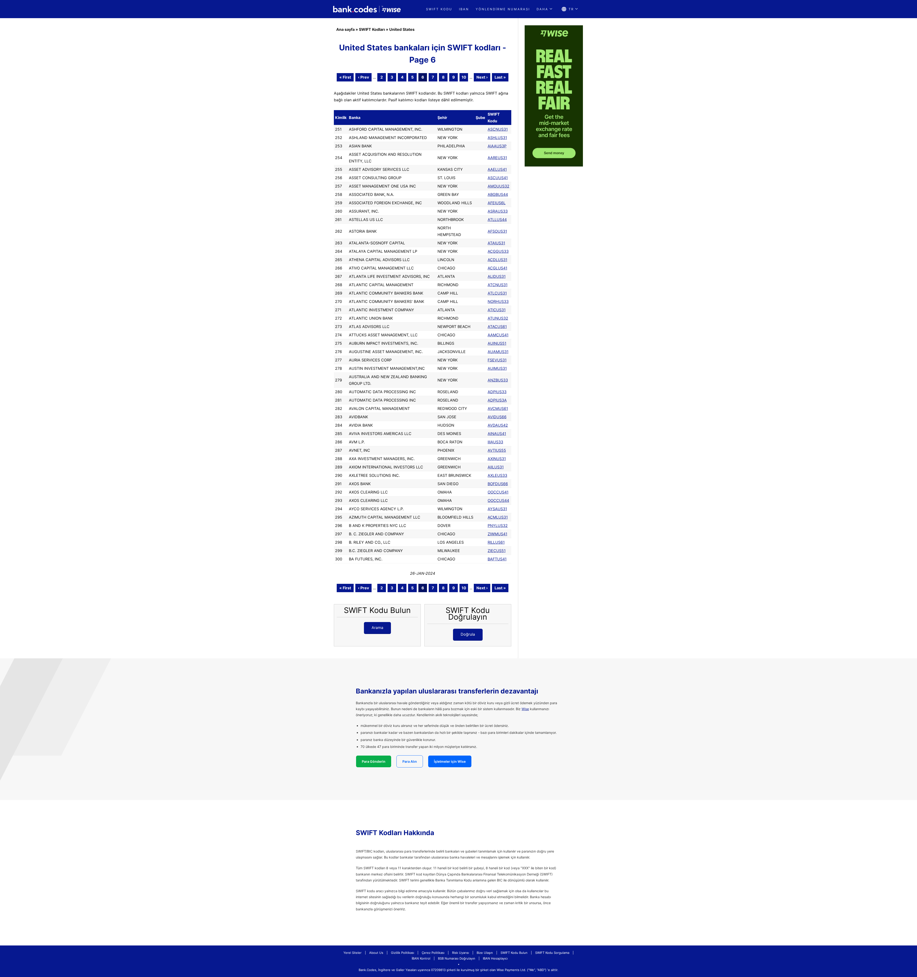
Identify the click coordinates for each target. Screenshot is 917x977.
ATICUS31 (497, 309)
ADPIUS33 (497, 391)
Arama (377, 627)
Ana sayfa (345, 29)
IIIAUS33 (495, 442)
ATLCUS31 (497, 293)
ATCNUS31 (497, 284)
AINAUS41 (497, 433)
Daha (542, 9)
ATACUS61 (497, 326)
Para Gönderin (373, 761)
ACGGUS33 (498, 251)
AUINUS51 (497, 343)
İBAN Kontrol (421, 958)
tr (571, 9)
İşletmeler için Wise (450, 761)
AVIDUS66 (497, 416)
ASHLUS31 (497, 137)
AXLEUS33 (497, 475)
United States (402, 29)
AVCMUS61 (498, 408)
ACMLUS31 (498, 517)
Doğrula (468, 634)
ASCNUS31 (498, 129)
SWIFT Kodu (439, 9)
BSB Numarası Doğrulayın (456, 958)
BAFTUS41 (497, 559)
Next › (482, 77)
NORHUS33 (498, 301)
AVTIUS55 (497, 450)
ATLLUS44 (497, 219)
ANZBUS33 (498, 380)
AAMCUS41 (498, 335)
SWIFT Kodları (372, 29)
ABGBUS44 (498, 194)
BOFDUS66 (498, 483)
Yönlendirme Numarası (503, 9)
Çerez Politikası (433, 953)
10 (464, 77)
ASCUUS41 (498, 177)
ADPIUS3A (497, 400)
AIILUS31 (496, 467)
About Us (376, 953)
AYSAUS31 (497, 508)
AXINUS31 (497, 458)
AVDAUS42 (498, 425)
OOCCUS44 (498, 500)
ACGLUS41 (497, 268)
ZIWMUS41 (497, 533)
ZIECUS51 (497, 550)
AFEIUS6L (497, 202)
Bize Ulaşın (485, 953)
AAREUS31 (497, 157)
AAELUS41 (497, 169)
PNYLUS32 (498, 525)
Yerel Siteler (352, 953)
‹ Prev (363, 77)
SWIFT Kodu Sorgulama (552, 953)
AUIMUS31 (497, 368)
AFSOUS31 (497, 231)
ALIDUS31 (497, 276)
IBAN (464, 9)
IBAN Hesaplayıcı (495, 958)
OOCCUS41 (498, 492)
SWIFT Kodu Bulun (514, 953)
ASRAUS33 (498, 211)
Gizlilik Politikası (402, 953)
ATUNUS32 (498, 318)
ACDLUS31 (497, 259)
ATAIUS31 (496, 243)
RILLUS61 (496, 542)
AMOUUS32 (498, 186)
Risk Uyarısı (460, 953)
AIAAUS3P (497, 146)
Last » (500, 77)
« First (345, 77)
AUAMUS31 (498, 351)
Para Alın (409, 761)
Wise (525, 709)
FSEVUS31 (497, 360)
